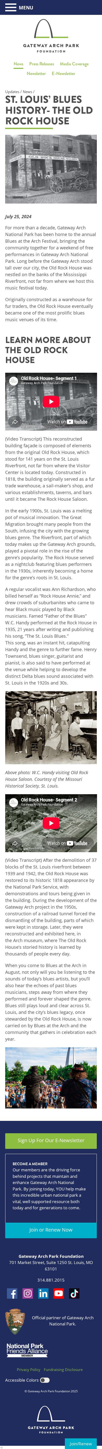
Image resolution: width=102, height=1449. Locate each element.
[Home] (51, 36)
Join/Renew (81, 1444)
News (18, 64)
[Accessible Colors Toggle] (45, 1380)
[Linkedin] (43, 1293)
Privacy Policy (28, 1369)
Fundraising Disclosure (63, 1369)
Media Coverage (74, 64)
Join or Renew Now (51, 1229)
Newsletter (36, 73)
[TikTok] (74, 1293)
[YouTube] (58, 1293)
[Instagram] (28, 1293)
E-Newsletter (63, 73)
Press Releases (41, 64)
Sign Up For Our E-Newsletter (51, 1140)
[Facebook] (12, 1293)
